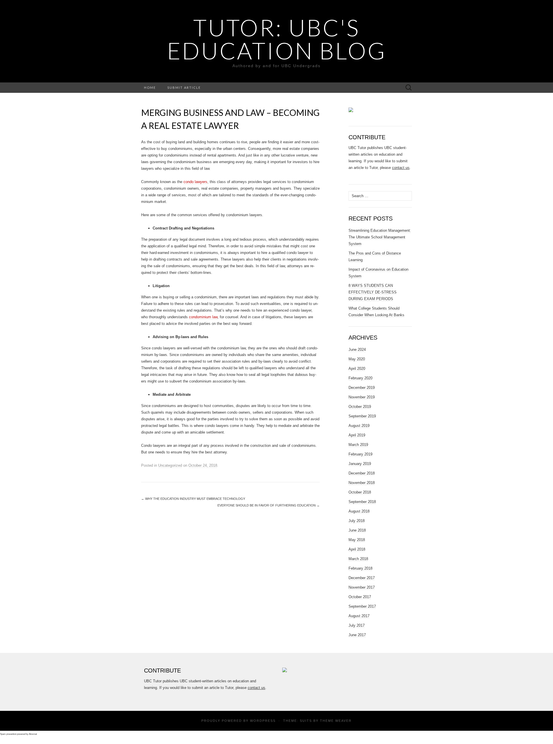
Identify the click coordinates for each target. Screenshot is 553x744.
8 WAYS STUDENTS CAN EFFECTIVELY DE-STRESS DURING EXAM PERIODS (373, 292)
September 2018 (362, 502)
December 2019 (362, 387)
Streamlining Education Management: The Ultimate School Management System (380, 237)
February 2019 (360, 454)
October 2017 (360, 597)
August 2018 (359, 511)
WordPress (263, 720)
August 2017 (359, 616)
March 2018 (358, 559)
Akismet (33, 734)
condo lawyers (195, 182)
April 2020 (357, 368)
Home (150, 87)
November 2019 (362, 397)
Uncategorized (170, 465)
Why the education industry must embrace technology (193, 498)
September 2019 (362, 416)
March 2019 (358, 444)
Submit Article (184, 87)
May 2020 (357, 359)
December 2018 (362, 473)
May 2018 (357, 540)
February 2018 (360, 568)
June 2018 (357, 530)
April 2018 (357, 549)
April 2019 (357, 435)
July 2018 (357, 521)
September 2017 (362, 606)
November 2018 (362, 483)
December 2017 (362, 578)
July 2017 (357, 625)
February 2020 (360, 378)
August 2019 (359, 425)
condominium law (203, 317)
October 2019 (360, 406)
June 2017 (357, 635)
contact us (401, 167)
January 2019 (360, 464)
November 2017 (362, 587)
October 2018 (360, 492)
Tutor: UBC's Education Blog (276, 39)
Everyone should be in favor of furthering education (268, 505)
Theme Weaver (336, 720)
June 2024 (357, 349)
